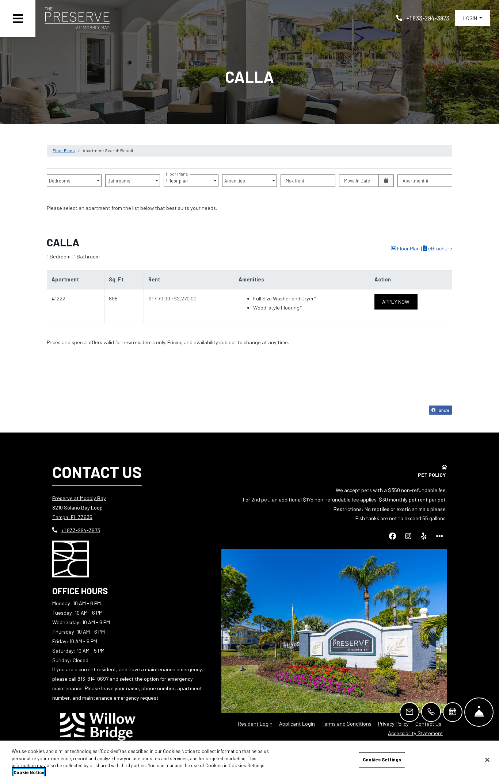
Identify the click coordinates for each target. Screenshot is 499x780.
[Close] (487, 760)
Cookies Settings (382, 759)
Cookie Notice (29, 772)
